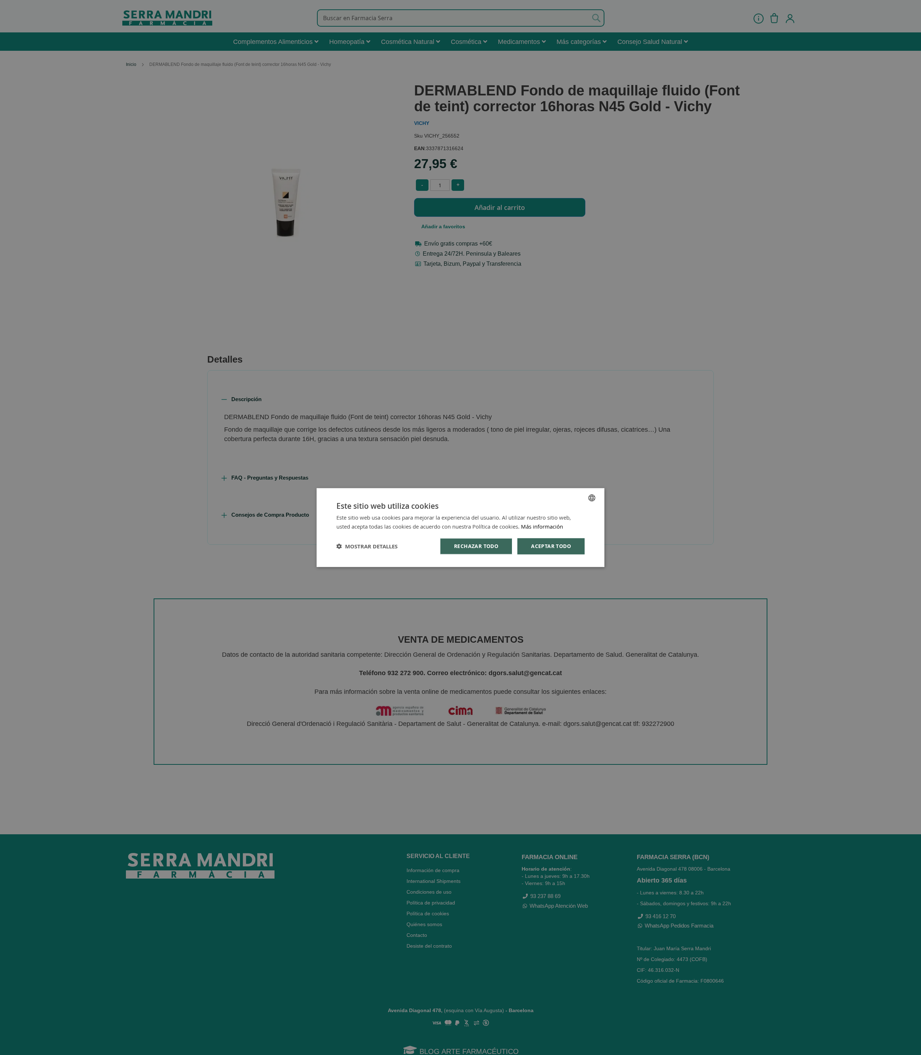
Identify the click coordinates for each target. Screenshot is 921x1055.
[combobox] (591, 498)
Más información (542, 526)
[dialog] (460, 527)
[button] (367, 546)
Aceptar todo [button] (551, 546)
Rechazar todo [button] (476, 546)
